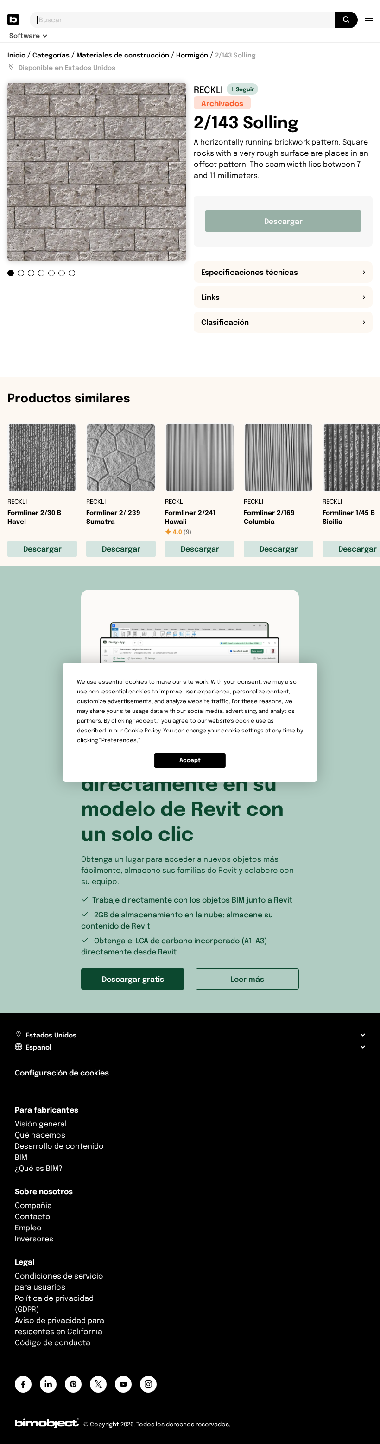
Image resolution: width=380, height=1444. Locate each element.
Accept (190, 760)
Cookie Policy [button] (142, 730)
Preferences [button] (119, 740)
